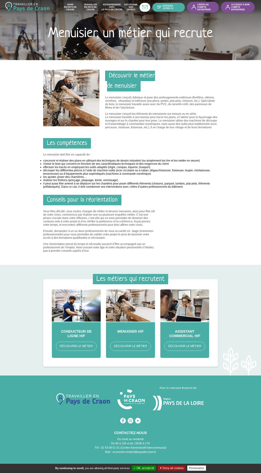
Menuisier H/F (130, 331)
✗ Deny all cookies (172, 468)
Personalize (196, 468)
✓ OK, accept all (144, 468)
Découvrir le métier (76, 346)
